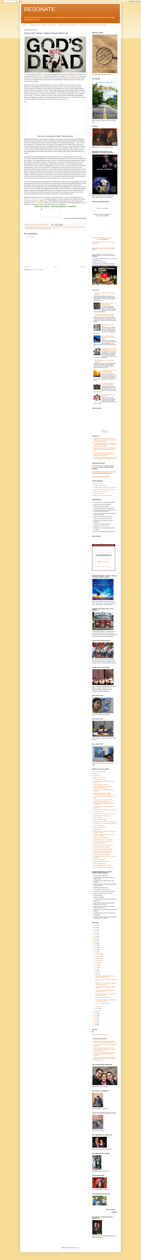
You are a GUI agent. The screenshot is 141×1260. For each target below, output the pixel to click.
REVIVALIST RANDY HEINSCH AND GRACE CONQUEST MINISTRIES (103, 851)
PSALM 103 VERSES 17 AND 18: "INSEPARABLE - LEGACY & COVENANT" (109, 372)
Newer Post (27, 267)
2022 (95, 934)
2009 (95, 1020)
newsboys (75, 227)
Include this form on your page (103, 566)
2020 (95, 938)
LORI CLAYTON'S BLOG (100, 827)
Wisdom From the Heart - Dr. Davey (103, 495)
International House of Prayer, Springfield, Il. (105, 821)
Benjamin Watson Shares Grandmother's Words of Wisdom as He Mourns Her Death (105, 1042)
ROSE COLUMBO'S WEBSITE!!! (102, 854)
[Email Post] (51, 224)
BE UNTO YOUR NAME (100, 771)
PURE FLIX (41, 76)
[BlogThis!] (57, 225)
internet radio (99, 237)
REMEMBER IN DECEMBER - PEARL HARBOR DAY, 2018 (109, 349)
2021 (95, 936)
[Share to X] (58, 225)
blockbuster (41, 227)
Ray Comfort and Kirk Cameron (102, 847)
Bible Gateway (97, 773)
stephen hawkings (46, 228)
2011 (95, 1016)
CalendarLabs (104, 431)
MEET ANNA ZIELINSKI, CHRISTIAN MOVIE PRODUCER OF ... (104, 976)
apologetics (31, 227)
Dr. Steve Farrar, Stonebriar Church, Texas (104, 813)
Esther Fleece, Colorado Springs (102, 815)
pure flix (35, 228)
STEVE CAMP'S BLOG (99, 863)
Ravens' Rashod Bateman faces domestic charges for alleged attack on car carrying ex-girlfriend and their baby (105, 445)
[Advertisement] (55, 252)
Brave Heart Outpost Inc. (100, 777)
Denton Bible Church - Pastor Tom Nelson (104, 489)
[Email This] (55, 225)
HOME (24, 25)
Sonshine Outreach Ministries (101, 861)
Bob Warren (97, 775)
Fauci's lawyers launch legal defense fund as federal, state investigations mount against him (105, 449)
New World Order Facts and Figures (103, 840)
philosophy (30, 228)
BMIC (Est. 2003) (98, 483)
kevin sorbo (70, 227)
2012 (95, 1013)
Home (55, 267)
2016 (95, 947)
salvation (40, 228)
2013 (95, 1011)
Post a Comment (30, 237)
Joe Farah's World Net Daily (101, 491)
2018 (95, 943)
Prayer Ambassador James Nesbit (102, 845)
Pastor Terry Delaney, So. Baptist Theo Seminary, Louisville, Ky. (103, 842)
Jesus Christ (64, 227)
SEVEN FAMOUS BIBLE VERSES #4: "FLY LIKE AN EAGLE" (108, 338)
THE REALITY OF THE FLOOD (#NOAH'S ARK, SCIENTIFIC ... (106, 984)
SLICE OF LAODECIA (99, 859)
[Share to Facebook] (60, 225)
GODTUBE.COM (98, 817)
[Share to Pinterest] (62, 225)
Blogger (77, 1247)
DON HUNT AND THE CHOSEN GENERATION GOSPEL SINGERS (102, 794)
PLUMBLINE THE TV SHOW (38, 25)
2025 (95, 927)
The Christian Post (98, 493)
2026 (95, 925)
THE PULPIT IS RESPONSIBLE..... (104, 997)
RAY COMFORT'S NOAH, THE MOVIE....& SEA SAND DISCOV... (106, 1000)
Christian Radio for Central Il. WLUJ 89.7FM (105, 487)
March (97, 974)
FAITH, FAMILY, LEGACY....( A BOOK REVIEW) (108, 304)
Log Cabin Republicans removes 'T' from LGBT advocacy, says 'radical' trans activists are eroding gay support (105, 440)
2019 (95, 940)
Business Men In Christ (100, 779)
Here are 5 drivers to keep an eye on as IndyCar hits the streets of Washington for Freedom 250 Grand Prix (104, 454)
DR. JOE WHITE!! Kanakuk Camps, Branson (105, 809)
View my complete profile (98, 1034)
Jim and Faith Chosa (99, 825)
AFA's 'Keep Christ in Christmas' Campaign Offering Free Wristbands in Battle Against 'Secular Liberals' (105, 1059)
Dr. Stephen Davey (98, 812)
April (96, 972)
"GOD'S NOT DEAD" (73, 76)
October (97, 958)
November (98, 956)
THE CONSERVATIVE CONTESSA (103, 865)
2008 (95, 1022)
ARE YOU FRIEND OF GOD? (102, 1003)
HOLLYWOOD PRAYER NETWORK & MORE (92, 25)
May (96, 969)
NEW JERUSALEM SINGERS (101, 838)
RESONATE (39, 9)
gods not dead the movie (54, 227)
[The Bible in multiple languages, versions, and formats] (103, 561)
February (97, 1006)
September (98, 960)
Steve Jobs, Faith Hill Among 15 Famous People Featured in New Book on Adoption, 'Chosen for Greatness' (105, 1049)
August (97, 963)
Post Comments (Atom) (37, 269)
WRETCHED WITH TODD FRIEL (100, 476)
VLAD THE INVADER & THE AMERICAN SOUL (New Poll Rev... (105, 994)
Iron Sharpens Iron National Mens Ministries (105, 823)
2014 (95, 952)
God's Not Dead (39, 202)
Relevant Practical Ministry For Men (103, 849)
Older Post (83, 267)
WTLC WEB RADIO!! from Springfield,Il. (104, 867)
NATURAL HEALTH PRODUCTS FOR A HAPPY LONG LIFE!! (104, 835)
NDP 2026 (52, 25)
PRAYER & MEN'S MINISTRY (67, 25)
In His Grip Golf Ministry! (100, 819)
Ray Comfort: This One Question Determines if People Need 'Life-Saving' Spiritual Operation (105, 1054)
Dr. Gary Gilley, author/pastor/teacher (103, 800)
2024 (95, 929)
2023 (95, 932)
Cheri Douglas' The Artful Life (101, 784)
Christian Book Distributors (100, 485)
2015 (95, 949)
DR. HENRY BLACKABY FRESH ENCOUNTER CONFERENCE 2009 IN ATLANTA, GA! (104, 803)
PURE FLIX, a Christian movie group (34, 199)
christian (46, 227)
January (97, 1008)
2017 (95, 945)
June (96, 967)
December (98, 954)
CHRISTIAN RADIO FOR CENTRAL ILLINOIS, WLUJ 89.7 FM (103, 787)
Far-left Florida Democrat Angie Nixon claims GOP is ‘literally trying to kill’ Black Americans (105, 458)
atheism (36, 227)
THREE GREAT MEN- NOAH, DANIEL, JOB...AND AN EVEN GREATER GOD (104, 315)
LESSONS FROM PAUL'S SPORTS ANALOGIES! (108, 384)
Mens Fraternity (98, 829)
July (96, 965)
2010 (95, 1018)
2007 (95, 1024)
